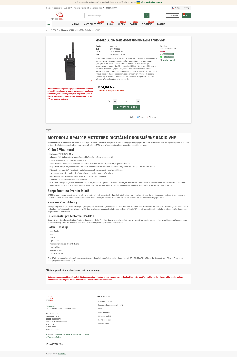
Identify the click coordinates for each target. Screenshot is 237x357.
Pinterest (151, 117)
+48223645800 (111, 8)
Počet (108, 101)
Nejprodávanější (104, 316)
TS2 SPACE (62, 354)
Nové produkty (104, 312)
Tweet (140, 117)
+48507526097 (168, 57)
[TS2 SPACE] (57, 15)
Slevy (100, 309)
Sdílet (131, 117)
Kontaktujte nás (95, 8)
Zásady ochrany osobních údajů (110, 305)
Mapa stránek (103, 324)
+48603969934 (168, 54)
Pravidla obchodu (105, 301)
